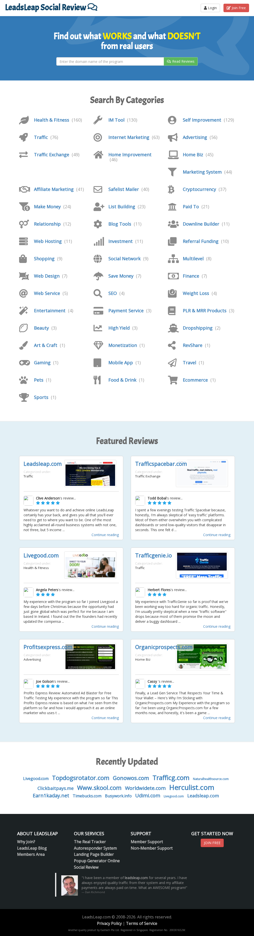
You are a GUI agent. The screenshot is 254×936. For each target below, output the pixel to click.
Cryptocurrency (199, 189)
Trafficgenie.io (153, 555)
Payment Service (126, 310)
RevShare (192, 345)
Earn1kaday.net (51, 795)
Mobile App (120, 362)
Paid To (191, 206)
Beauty (41, 328)
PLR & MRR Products (204, 310)
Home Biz (193, 154)
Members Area (31, 854)
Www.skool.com (99, 787)
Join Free (238, 7)
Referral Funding (201, 241)
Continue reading (105, 534)
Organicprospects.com (163, 646)
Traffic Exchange (51, 154)
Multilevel (193, 258)
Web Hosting (48, 241)
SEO (112, 293)
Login (212, 7)
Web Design (47, 276)
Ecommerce (195, 380)
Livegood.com (41, 555)
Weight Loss (196, 293)
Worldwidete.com (145, 788)
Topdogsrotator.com (80, 778)
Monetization (122, 345)
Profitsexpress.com (48, 646)
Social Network (124, 258)
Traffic (41, 137)
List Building (121, 206)
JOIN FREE (212, 842)
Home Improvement (130, 154)
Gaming (42, 362)
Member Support (147, 841)
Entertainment (49, 310)
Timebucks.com (87, 796)
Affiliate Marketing (54, 189)
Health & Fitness (51, 120)
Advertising (195, 137)
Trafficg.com (171, 777)
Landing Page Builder (94, 854)
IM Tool (116, 120)
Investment (120, 241)
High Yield (119, 328)
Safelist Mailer (123, 189)
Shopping (44, 258)
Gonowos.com (131, 777)
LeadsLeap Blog (32, 848)
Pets (38, 380)
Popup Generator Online (97, 860)
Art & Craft (45, 345)
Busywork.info (118, 796)
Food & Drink (122, 380)
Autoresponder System (95, 848)
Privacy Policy (109, 923)
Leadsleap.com (43, 463)
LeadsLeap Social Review (46, 7)
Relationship (47, 224)
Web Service (47, 293)
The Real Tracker (90, 841)
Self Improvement (202, 120)
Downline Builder (201, 224)
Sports (41, 397)
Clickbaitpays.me (55, 788)
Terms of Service (141, 923)
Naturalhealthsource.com (211, 779)
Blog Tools (119, 224)
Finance (191, 276)
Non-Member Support (152, 848)
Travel (189, 362)
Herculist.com (191, 787)
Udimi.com (147, 795)
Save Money (120, 276)
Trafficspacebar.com (161, 463)
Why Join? (26, 841)
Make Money (47, 206)
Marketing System (202, 172)
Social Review (86, 867)
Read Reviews (183, 61)
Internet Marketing (128, 137)
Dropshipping (198, 328)
